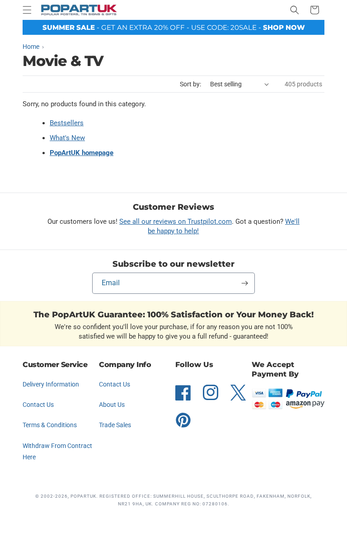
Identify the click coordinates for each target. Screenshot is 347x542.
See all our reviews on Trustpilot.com (175, 221)
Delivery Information (51, 384)
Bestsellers (67, 123)
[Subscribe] (244, 283)
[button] (27, 10)
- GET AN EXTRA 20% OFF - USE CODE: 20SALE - (173, 27)
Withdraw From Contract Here (57, 451)
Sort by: (190, 84)
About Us (112, 404)
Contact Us (38, 404)
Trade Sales (115, 425)
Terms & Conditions (50, 425)
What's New (67, 138)
